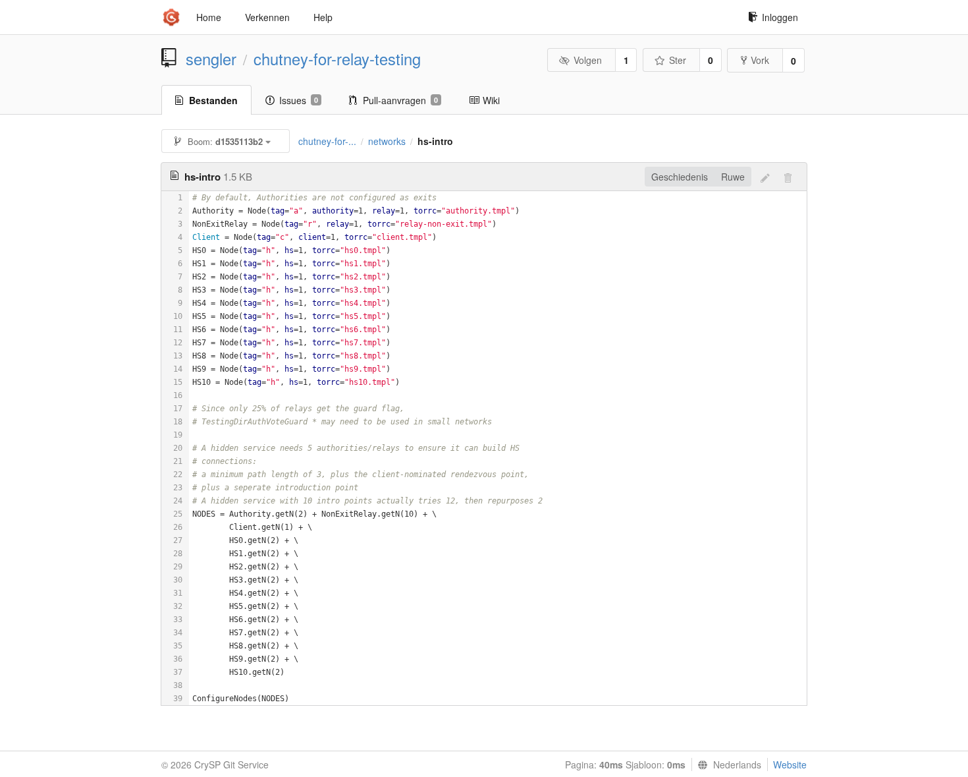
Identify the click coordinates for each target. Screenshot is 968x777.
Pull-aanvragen (400, 100)
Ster (677, 60)
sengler (211, 58)
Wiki (491, 100)
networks (387, 141)
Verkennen (267, 17)
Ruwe (733, 176)
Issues (298, 100)
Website (790, 764)
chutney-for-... (327, 141)
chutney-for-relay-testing (337, 58)
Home (208, 17)
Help (323, 17)
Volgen (588, 60)
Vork (760, 60)
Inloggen (780, 17)
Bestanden (213, 100)
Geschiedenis (679, 176)
